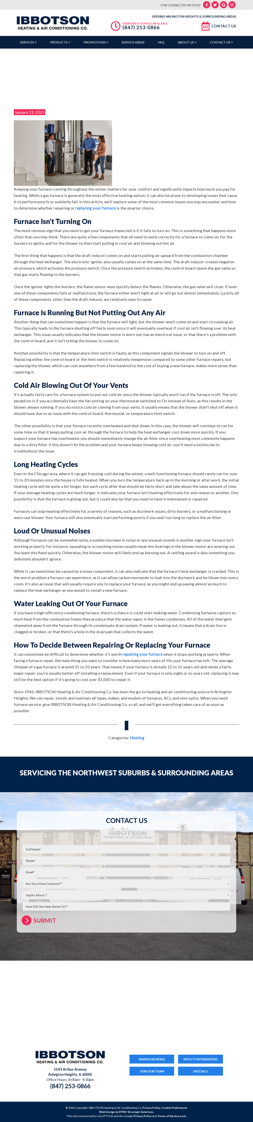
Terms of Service (168, 1116)
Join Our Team (152, 1071)
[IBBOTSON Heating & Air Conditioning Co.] (53, 22)
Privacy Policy (151, 1107)
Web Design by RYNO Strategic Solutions (126, 1112)
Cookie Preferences (174, 1107)
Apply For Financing (200, 1059)
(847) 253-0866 (141, 27)
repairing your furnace (143, 654)
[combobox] (126, 883)
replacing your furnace (95, 208)
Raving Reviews (152, 1059)
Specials (200, 1071)
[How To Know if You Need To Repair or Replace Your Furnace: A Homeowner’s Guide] (63, 152)
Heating (137, 737)
